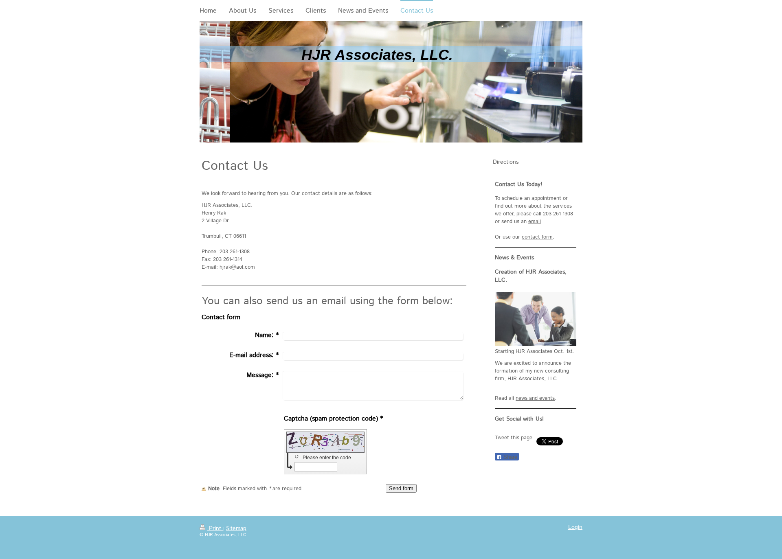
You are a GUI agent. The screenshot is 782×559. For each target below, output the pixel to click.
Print (215, 528)
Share (509, 457)
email (534, 222)
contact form (537, 237)
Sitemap (236, 528)
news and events (535, 398)
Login (575, 527)
